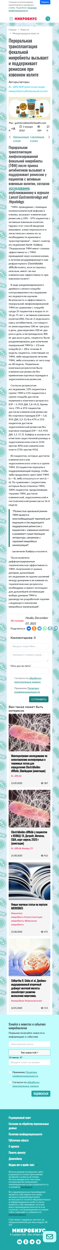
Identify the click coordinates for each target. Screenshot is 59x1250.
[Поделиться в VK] (29, 628)
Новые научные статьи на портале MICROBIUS (29, 906)
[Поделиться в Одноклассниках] (34, 628)
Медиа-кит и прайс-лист (21, 1165)
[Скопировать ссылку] (55, 628)
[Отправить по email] (50, 628)
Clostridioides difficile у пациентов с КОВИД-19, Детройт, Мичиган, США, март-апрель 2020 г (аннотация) (29, 837)
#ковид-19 (27, 848)
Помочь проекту (17, 1152)
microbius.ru (27, 1187)
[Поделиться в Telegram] (39, 628)
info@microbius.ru (17, 1214)
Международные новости (26, 33)
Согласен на (25, 1084)
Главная (12, 29)
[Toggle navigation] (11, 18)
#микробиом (17, 1000)
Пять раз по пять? (21, 665)
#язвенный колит (36, 91)
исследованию (19, 188)
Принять (45, 2)
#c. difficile (15, 86)
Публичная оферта (19, 1140)
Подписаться (41, 1094)
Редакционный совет (20, 1118)
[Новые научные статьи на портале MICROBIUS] (29, 881)
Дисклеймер (15, 1159)
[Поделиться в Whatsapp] (45, 628)
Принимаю (25, 1074)
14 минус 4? (15, 1057)
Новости (24, 29)
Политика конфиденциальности (25, 1134)
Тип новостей (28, 1052)
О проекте (14, 1146)
